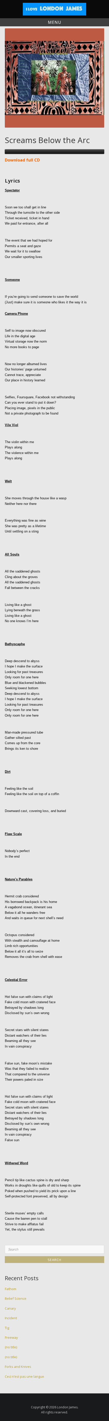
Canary (10, 1308)
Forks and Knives (18, 1366)
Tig (7, 1328)
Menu (54, 22)
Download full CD (22, 160)
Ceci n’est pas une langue (24, 1376)
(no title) (11, 1347)
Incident (11, 1318)
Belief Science (15, 1298)
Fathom (10, 1289)
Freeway (11, 1337)
